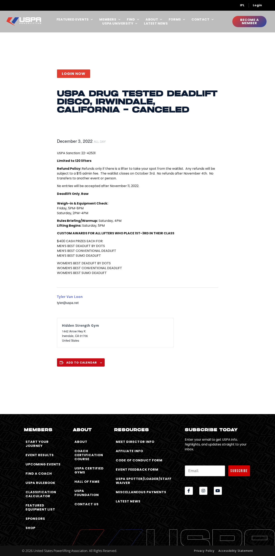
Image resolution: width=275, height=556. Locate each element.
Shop (30, 528)
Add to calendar (81, 363)
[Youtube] (218, 491)
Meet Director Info (135, 441)
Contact (200, 20)
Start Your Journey (37, 443)
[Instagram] (203, 491)
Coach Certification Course (88, 455)
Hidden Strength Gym (80, 325)
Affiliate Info (129, 451)
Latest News (156, 24)
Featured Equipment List (40, 507)
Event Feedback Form (137, 469)
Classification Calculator (41, 494)
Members (107, 20)
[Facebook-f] (189, 491)
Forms (175, 20)
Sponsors (35, 518)
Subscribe (239, 470)
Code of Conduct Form (139, 460)
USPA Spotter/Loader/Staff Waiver (144, 480)
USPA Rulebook (40, 483)
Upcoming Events (43, 464)
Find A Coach (39, 473)
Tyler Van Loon (70, 297)
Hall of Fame (87, 481)
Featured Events (73, 20)
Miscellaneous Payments (141, 492)
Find (131, 20)
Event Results (40, 455)
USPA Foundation (86, 493)
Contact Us (86, 504)
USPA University (117, 24)
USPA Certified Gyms (89, 470)
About (152, 20)
